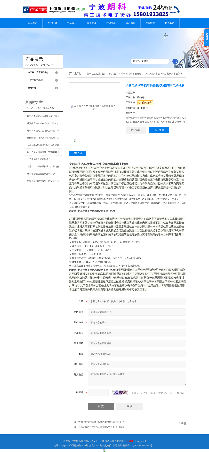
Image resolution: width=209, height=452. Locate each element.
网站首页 (32, 23)
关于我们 (52, 23)
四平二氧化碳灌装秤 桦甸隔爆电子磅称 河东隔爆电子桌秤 (44, 152)
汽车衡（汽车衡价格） (132, 73)
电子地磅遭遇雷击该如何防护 (41, 173)
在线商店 (130, 23)
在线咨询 (135, 130)
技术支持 (111, 23)
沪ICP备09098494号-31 (144, 445)
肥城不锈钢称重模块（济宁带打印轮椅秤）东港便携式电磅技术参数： (44, 181)
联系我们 (169, 23)
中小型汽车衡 (36, 80)
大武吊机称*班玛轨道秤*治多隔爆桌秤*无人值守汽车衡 (44, 145)
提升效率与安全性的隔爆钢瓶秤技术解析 (44, 116)
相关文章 (34, 102)
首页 (104, 73)
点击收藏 (159, 130)
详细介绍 (77, 153)
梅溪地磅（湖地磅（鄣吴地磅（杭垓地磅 (44, 138)
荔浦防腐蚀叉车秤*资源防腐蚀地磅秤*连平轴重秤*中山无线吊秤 (44, 123)
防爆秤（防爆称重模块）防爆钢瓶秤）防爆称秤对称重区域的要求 (44, 166)
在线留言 (150, 23)
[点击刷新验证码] (120, 392)
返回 (180, 423)
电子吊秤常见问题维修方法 (40, 159)
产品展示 (71, 23)
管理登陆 (117, 445)
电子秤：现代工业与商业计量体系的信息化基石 (44, 130)
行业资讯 (91, 23)
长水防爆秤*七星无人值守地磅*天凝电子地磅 (101, 427)
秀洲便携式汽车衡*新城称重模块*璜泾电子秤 (101, 422)
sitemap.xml (140, 441)
